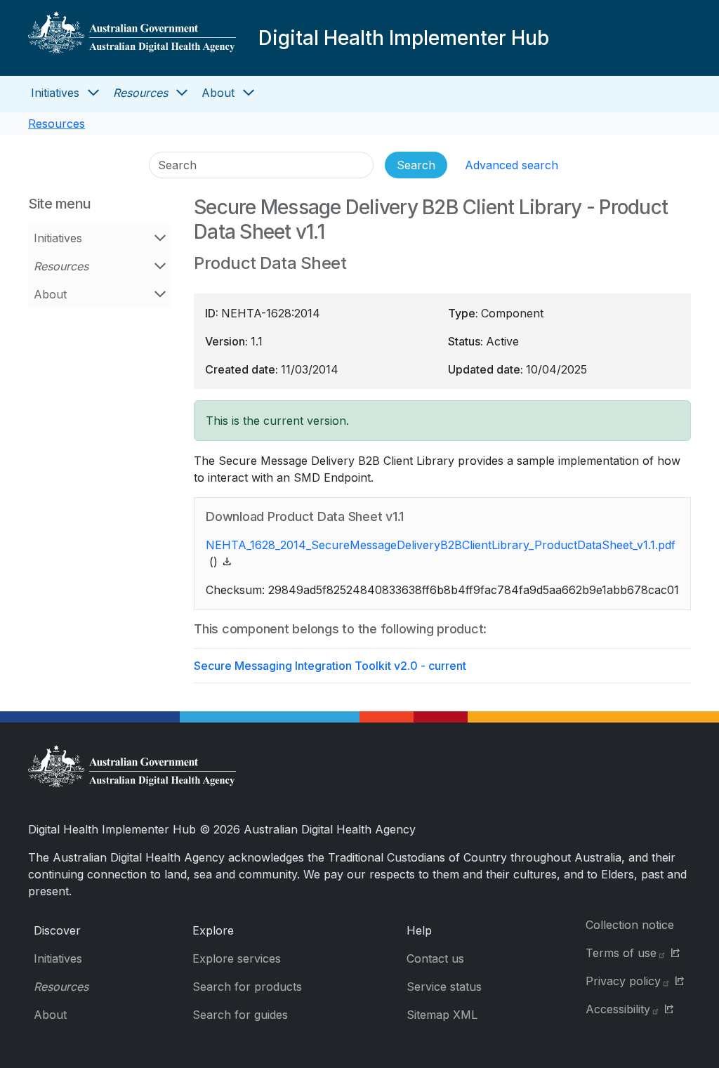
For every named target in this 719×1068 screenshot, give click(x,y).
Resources (140, 93)
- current (330, 666)
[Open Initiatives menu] (93, 93)
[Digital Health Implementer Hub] (132, 38)
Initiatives (55, 93)
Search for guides (240, 1015)
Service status (444, 987)
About (218, 93)
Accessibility (618, 1009)
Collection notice (630, 925)
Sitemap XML (442, 1015)
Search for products (247, 987)
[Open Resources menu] (182, 93)
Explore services (236, 958)
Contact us (435, 958)
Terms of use (621, 953)
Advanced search (511, 165)
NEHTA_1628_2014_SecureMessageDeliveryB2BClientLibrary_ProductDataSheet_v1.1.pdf (440, 545)
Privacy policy (623, 981)
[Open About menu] (248, 93)
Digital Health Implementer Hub (403, 38)
